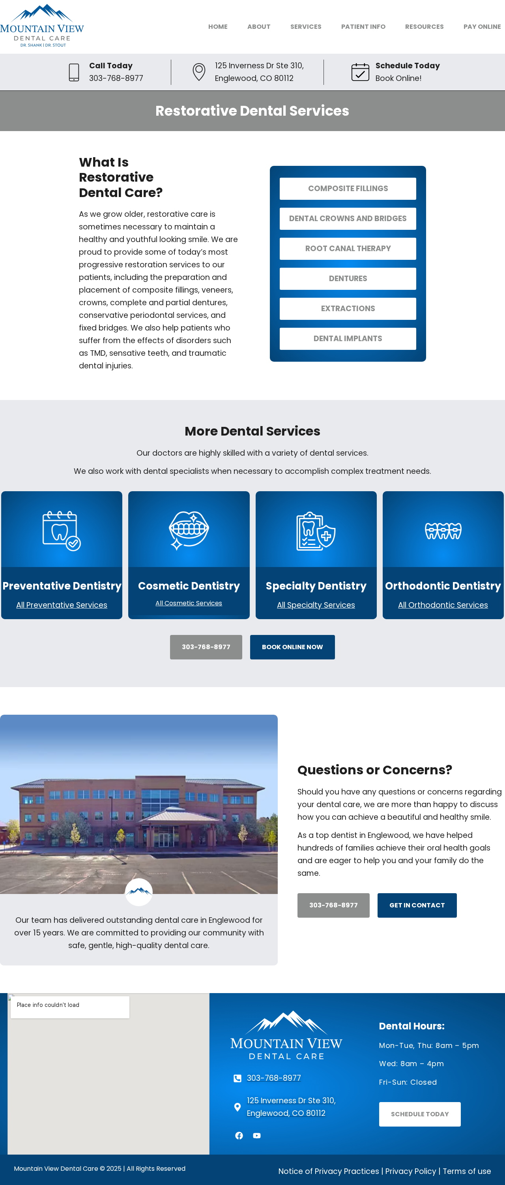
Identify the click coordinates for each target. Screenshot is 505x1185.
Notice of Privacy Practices (329, 1171)
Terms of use (467, 1171)
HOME (218, 26)
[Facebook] (239, 1136)
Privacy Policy (410, 1171)
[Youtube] (257, 1136)
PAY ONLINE (482, 26)
